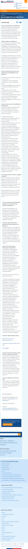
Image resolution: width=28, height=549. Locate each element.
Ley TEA (3, 471)
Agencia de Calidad (5, 523)
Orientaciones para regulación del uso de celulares (11, 476)
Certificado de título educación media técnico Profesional (12, 487)
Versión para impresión (17, 22)
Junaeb (3, 517)
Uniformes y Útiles (5, 465)
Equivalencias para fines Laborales (8, 496)
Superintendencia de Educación (7, 514)
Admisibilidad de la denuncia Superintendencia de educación (13, 478)
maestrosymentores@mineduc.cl (10, 409)
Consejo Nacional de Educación (7, 525)
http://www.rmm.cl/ (12, 399)
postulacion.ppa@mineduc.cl (9, 408)
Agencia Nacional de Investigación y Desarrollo (10, 521)
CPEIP (3, 534)
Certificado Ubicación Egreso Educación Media (10, 500)
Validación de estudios (6, 463)
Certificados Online (5, 467)
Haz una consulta (7, 424)
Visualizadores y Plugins (17, 546)
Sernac (3, 530)
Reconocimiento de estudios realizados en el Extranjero (12, 495)
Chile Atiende (4, 516)
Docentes (8, 13)
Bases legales (5, 348)
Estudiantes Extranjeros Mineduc (8, 538)
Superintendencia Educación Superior (9, 536)
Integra (3, 527)
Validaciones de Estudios (6, 493)
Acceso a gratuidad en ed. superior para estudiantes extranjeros (13, 480)
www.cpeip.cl (5, 400)
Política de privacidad (6, 546)
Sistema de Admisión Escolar (7, 532)
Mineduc (3, 512)
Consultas (3, 13)
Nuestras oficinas (26, 1)
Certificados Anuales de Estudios (8, 491)
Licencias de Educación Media (7, 489)
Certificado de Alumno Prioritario (8, 498)
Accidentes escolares (6, 469)
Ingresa (3, 528)
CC (23, 546)
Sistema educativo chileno (6, 473)
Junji (2, 519)
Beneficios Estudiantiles (6, 539)
